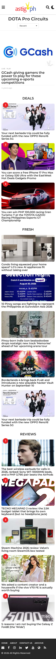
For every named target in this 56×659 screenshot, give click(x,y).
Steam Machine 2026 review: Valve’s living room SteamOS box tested (25, 549)
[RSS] (45, 647)
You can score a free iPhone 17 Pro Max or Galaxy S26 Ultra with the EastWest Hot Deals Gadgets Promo (27, 175)
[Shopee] (39, 647)
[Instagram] (14, 647)
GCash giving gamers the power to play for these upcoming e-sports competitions (23, 78)
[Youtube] (33, 647)
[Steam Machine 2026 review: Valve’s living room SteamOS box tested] (28, 531)
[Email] (2, 647)
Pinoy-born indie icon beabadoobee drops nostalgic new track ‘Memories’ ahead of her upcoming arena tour (26, 343)
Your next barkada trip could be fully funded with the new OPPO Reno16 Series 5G (25, 136)
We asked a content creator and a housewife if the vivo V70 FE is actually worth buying (27, 587)
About (13, 643)
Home (4, 643)
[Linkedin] (20, 647)
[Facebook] (9, 647)
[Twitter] (26, 647)
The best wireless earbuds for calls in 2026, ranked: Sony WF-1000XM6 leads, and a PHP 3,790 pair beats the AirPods (27, 471)
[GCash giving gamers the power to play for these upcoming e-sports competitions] (28, 52)
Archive (39, 643)
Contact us (26, 643)
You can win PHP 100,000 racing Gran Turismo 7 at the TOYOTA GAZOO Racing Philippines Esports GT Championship (26, 216)
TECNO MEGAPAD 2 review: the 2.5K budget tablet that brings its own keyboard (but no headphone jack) (25, 511)
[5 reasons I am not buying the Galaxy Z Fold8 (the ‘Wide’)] (28, 608)
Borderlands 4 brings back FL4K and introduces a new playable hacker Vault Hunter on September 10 (27, 383)
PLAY (9, 69)
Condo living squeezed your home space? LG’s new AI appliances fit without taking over (24, 267)
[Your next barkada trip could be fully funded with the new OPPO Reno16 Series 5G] (28, 117)
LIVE (3, 69)
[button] (3, 7)
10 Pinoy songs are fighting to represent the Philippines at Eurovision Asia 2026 (27, 305)
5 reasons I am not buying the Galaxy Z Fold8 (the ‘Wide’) (27, 625)
